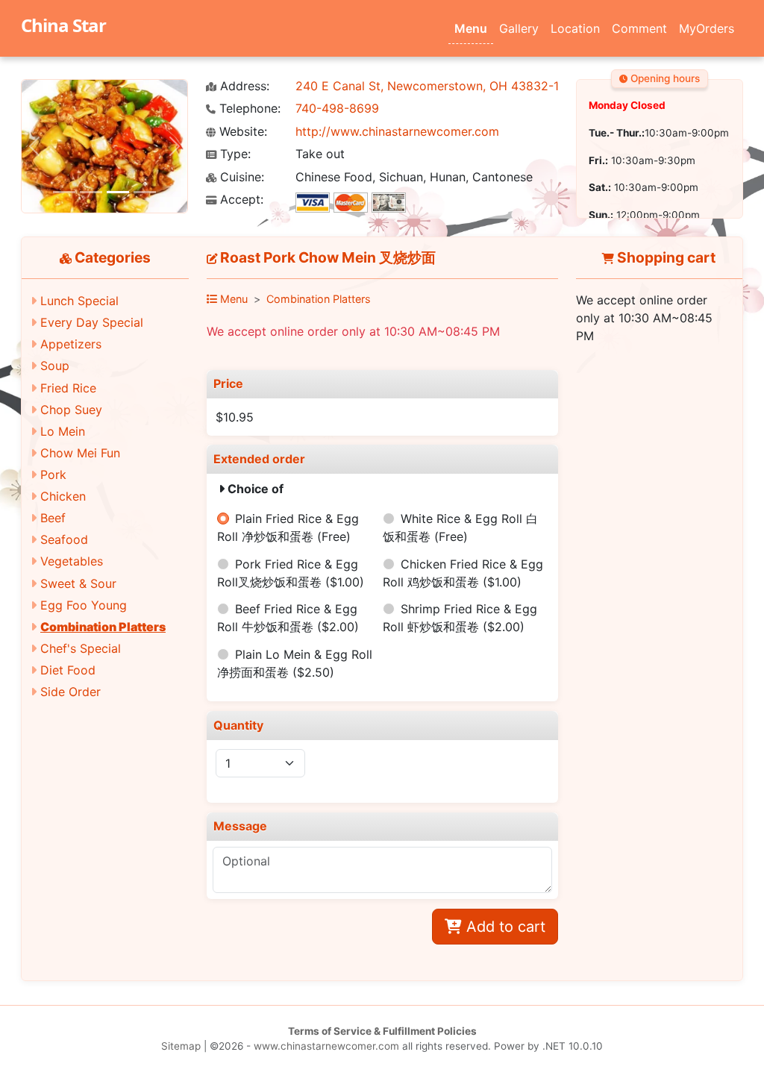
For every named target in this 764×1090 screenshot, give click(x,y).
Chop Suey (71, 409)
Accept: (239, 199)
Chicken (63, 496)
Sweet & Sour (78, 583)
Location (575, 28)
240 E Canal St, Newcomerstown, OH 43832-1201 (437, 85)
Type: (233, 154)
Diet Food (68, 670)
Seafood (64, 539)
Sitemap (181, 1046)
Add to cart (503, 927)
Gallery (519, 28)
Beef (53, 517)
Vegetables (71, 561)
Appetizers (70, 343)
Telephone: (248, 108)
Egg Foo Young (83, 605)
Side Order (70, 691)
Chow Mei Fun (80, 452)
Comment (639, 28)
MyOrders (706, 28)
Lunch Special (79, 300)
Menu (470, 28)
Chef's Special (80, 648)
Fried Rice (68, 387)
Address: (242, 86)
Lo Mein (62, 431)
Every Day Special (91, 322)
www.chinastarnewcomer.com (326, 1046)
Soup (54, 365)
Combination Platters (103, 626)
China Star (63, 25)
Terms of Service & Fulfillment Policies (382, 1031)
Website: (241, 132)
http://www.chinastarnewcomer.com (397, 131)
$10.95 (235, 417)
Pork (53, 474)
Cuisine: (240, 177)
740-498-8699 (337, 108)
